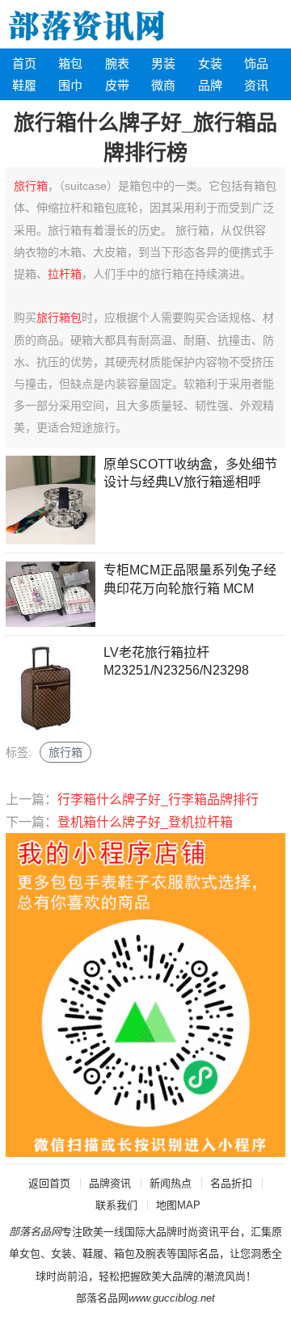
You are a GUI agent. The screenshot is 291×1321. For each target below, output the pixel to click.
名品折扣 (231, 1183)
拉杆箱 (65, 273)
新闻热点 (171, 1183)
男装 (163, 63)
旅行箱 (31, 185)
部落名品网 (102, 1298)
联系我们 (116, 1205)
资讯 (256, 85)
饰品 (256, 63)
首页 (24, 63)
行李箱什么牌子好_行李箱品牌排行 (158, 799)
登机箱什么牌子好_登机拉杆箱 (145, 822)
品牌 (210, 85)
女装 (210, 63)
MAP (188, 1205)
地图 (166, 1205)
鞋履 (24, 85)
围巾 (70, 85)
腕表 (117, 63)
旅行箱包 (59, 317)
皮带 (117, 85)
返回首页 (49, 1183)
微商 (163, 85)
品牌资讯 (110, 1183)
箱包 (70, 63)
